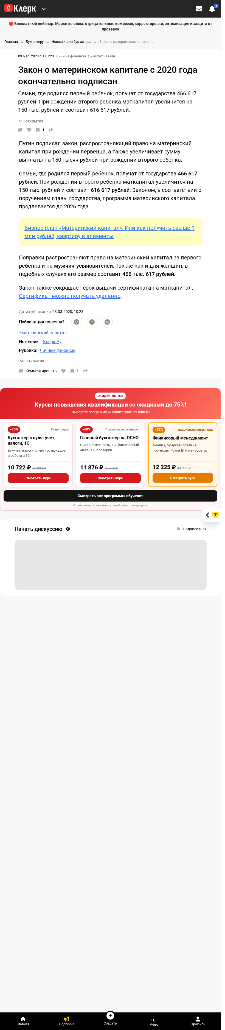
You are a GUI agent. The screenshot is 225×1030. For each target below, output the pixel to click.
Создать (110, 1023)
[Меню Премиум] (43, 8)
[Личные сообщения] (199, 8)
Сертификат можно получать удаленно (69, 296)
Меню (154, 1024)
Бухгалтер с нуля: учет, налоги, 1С (31, 440)
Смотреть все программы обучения (111, 496)
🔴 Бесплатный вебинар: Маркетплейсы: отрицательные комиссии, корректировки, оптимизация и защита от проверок (110, 26)
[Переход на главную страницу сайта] (20, 9)
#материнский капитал (43, 332)
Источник (29, 341)
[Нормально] (91, 322)
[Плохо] (107, 322)
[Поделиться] (51, 130)
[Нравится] (29, 130)
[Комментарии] (20, 130)
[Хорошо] (76, 322)
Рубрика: (28, 350)
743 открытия (31, 361)
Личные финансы (71, 56)
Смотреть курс (38, 478)
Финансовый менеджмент (180, 438)
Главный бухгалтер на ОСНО (109, 437)
